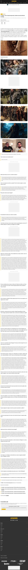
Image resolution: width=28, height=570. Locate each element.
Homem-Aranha (25, 2)
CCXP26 (4, 2)
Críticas (1, 531)
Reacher (15, 2)
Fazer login (3, 509)
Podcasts (7, 2)
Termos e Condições (4, 555)
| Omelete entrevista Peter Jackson (19, 491)
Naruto (1, 2)
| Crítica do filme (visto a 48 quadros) (13, 487)
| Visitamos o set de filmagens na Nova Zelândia (13, 489)
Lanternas (17, 2)
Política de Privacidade (4, 557)
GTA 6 (12, 2)
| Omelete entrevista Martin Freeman (19, 493)
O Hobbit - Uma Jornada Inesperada (7, 491)
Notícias (1, 524)
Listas (1, 538)
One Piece (21, 2)
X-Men (9, 2)
